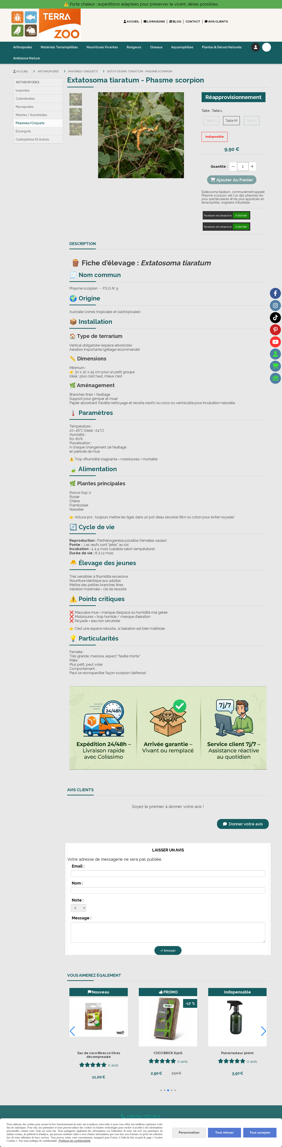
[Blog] (275, 378)
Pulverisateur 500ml (237, 1053)
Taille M (231, 121)
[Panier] (275, 366)
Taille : (212, 111)
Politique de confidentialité (74, 1140)
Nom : (77, 883)
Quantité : (219, 167)
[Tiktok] (275, 317)
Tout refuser (224, 1132)
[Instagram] (275, 305)
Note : (78, 900)
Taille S (211, 121)
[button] (161, 1090)
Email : (78, 866)
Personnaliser (189, 1132)
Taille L (251, 121)
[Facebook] (275, 293)
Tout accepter (260, 1132)
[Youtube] (275, 341)
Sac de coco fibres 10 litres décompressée (98, 1055)
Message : (81, 918)
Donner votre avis (245, 824)
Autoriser (241, 215)
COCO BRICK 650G (168, 1053)
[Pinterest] (275, 329)
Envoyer (169, 950)
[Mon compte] (275, 354)
